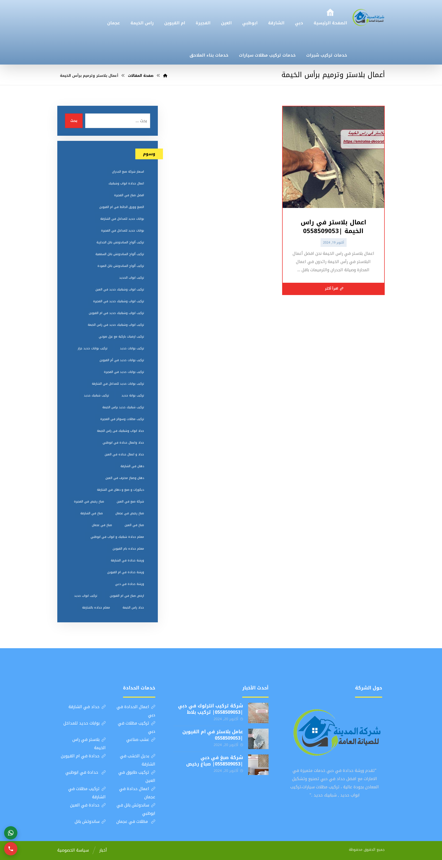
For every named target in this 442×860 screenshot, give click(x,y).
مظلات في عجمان (132, 821)
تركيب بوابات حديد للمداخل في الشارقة (118, 383)
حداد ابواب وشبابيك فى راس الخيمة (120, 431)
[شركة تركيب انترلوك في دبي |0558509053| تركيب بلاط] (258, 713)
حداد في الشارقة (84, 707)
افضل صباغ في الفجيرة (129, 195)
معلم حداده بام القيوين (128, 548)
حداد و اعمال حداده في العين (124, 454)
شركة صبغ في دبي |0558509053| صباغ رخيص (214, 760)
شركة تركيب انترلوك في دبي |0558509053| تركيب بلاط (210, 709)
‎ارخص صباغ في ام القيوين (127, 596)
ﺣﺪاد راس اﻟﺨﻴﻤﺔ (133, 607)
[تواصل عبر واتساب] (10, 833)
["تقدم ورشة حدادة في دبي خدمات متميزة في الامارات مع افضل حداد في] (368, 17)
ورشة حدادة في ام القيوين (125, 572)
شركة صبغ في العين (130, 501)
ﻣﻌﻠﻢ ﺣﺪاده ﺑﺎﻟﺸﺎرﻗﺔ (96, 607)
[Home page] (165, 75)
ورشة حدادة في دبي (129, 584)
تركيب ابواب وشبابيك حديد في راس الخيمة (116, 325)
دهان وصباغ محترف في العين (124, 478)
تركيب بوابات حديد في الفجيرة (124, 372)
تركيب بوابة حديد (132, 395)
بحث (73, 120)
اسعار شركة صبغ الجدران (128, 171)
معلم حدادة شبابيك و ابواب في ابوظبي (117, 537)
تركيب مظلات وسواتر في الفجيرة (122, 419)
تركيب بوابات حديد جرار (92, 348)
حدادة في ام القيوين (80, 756)
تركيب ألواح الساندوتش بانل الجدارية (120, 242)
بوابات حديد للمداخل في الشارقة (122, 219)
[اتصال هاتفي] (10, 848)
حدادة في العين (85, 805)
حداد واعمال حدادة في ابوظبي (123, 442)
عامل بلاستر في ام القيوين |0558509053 (212, 734)
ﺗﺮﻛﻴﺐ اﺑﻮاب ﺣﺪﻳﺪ (85, 596)
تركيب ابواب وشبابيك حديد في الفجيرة (118, 301)
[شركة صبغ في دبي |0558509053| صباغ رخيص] (258, 764)
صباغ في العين (134, 525)
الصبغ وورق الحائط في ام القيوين (121, 207)
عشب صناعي (137, 739)
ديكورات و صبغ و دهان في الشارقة (120, 489)
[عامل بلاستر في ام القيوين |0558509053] (258, 739)
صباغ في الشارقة (91, 513)
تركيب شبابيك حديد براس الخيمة (123, 407)
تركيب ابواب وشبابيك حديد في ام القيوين (116, 313)
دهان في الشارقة (132, 466)
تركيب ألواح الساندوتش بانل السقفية (119, 254)
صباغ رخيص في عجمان (129, 513)
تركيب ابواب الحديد (131, 277)
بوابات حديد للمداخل (81, 723)
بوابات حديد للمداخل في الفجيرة (122, 230)
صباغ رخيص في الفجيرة (89, 501)
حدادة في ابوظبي (82, 772)
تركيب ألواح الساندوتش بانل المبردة (120, 266)
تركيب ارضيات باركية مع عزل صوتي (121, 336)
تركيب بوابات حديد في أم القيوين (122, 360)
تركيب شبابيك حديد (96, 395)
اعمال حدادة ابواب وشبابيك (126, 183)
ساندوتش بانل (87, 821)
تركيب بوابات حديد (132, 348)
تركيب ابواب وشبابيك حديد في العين (119, 289)
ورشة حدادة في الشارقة (127, 560)
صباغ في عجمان (102, 525)
